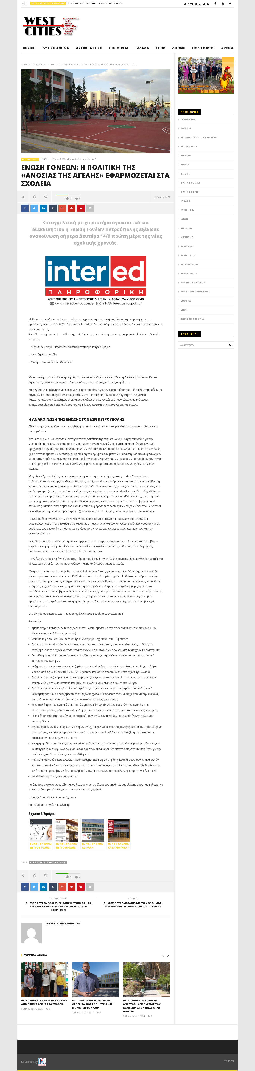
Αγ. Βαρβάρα (189, 146)
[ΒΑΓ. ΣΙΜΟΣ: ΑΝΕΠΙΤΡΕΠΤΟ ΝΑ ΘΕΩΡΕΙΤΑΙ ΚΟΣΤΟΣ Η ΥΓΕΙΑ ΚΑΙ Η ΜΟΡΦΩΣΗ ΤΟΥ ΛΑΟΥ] (95, 979)
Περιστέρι (187, 246)
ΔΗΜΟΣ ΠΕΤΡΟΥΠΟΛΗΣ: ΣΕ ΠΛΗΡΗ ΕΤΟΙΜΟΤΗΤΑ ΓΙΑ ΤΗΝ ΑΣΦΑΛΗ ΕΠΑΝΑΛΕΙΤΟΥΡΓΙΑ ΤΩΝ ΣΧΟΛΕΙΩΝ (58, 905)
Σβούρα (186, 300)
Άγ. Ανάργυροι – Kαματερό (199, 137)
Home (24, 64)
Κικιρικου (187, 228)
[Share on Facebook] (25, 208)
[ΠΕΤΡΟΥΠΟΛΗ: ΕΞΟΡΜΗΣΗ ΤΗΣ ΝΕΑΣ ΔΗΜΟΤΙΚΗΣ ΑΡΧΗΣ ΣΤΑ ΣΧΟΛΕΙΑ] (44, 979)
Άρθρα (185, 164)
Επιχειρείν (187, 210)
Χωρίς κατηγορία (192, 318)
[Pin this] (71, 208)
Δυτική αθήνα (55, 48)
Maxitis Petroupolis (80, 159)
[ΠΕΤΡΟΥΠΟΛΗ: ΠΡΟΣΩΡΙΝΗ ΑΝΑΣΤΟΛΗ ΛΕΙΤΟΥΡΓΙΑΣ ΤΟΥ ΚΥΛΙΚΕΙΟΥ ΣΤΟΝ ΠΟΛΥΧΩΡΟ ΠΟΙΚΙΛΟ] (146, 979)
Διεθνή (178, 48)
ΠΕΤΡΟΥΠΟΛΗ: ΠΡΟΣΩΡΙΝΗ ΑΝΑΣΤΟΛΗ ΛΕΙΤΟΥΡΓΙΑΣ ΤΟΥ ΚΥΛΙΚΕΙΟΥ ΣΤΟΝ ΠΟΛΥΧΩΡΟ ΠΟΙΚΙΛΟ (142, 1006)
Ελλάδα (142, 48)
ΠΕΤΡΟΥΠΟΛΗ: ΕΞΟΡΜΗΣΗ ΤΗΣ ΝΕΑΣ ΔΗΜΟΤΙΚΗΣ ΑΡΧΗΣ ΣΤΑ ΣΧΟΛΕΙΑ (44, 1002)
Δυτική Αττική (89, 48)
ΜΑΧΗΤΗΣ (187, 237)
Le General (188, 119)
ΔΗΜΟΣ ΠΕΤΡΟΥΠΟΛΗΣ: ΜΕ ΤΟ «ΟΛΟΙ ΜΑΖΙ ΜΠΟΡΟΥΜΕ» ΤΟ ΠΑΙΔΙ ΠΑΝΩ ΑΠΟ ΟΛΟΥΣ (133, 903)
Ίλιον (184, 219)
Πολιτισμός (203, 48)
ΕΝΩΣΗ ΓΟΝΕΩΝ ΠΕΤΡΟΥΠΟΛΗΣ (48, 862)
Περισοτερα (161, 196)
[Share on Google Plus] (62, 208)
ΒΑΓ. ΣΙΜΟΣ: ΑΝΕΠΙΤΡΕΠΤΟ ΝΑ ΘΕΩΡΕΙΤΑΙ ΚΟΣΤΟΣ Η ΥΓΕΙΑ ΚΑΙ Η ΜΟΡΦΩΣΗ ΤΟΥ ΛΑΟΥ (78, 3)
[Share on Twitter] (34, 208)
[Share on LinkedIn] (43, 208)
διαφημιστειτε (196, 4)
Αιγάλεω (186, 155)
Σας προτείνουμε (193, 282)
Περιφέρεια (118, 48)
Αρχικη (229, 1060)
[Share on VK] (81, 208)
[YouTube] (222, 3)
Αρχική (29, 48)
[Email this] (90, 208)
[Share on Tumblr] (53, 208)
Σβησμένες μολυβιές (195, 291)
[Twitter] (230, 3)
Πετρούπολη (39, 3)
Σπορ (160, 48)
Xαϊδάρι (186, 128)
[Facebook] (215, 3)
